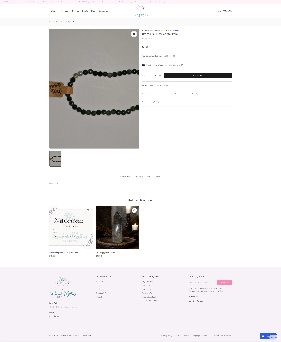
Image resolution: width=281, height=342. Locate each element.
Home (51, 22)
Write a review (147, 38)
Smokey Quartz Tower (105, 253)
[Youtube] (201, 301)
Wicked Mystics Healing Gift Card (63, 253)
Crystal (147, 281)
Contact (99, 285)
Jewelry (147, 289)
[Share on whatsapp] (157, 102)
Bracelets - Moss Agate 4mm (160, 34)
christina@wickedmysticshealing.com (63, 307)
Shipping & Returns (103, 293)
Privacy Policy (166, 336)
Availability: (146, 94)
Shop (53, 11)
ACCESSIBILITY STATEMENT (221, 336)
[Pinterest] (193, 301)
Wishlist (99, 297)
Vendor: (185, 94)
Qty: (144, 75)
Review (157, 176)
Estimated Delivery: (154, 56)
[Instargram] (197, 301)
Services (64, 11)
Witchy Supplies (150, 297)
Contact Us (103, 11)
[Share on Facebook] (150, 102)
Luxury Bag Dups (150, 301)
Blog (93, 11)
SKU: (163, 94)
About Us (75, 11)
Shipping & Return (142, 176)
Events (85, 11)
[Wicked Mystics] (140, 11)
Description (125, 176)
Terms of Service (182, 336)
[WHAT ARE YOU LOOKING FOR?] (214, 11)
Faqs (98, 289)
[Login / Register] (220, 11)
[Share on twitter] (154, 102)
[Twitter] (190, 301)
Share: (144, 102)
